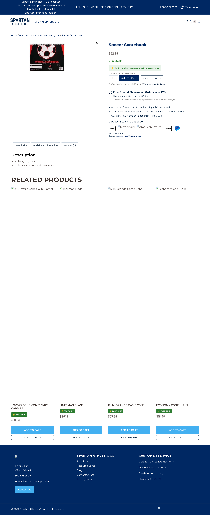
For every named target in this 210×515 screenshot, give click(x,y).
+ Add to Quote (152, 78)
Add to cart (129, 78)
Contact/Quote (85, 475)
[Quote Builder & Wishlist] (187, 21)
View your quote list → (154, 84)
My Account (192, 7)
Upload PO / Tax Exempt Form (156, 461)
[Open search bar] (199, 21)
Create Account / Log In (152, 473)
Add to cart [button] (32, 430)
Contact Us (24, 489)
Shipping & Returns (150, 479)
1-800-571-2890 (169, 7)
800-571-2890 (23, 475)
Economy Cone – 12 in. (172, 405)
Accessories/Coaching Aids (129, 136)
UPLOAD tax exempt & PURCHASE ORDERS (41, 5)
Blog (79, 470)
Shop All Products (47, 21)
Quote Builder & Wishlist (41, 9)
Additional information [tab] (45, 145)
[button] (97, 43)
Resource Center (86, 465)
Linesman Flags (71, 405)
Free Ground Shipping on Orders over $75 (105, 7)
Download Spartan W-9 (152, 467)
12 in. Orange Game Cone (126, 405)
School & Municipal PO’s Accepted (41, 1)
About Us (82, 461)
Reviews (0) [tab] (69, 145)
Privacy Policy (85, 479)
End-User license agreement (41, 12)
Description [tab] (21, 145)
